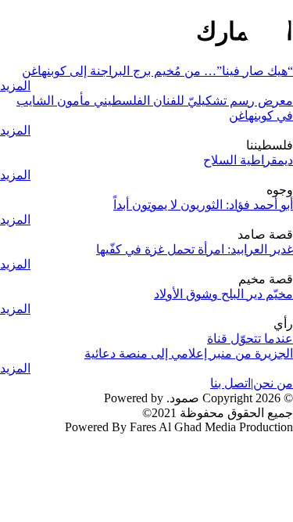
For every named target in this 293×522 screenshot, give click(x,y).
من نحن (273, 383)
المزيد (15, 85)
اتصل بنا (230, 383)
